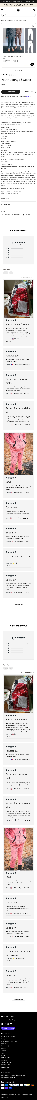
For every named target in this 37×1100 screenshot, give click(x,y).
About (3, 1053)
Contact (3, 1055)
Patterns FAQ (5, 1046)
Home (2, 20)
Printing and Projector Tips (9, 1041)
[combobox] (27, 277)
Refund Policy (5, 1067)
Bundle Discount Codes (8, 1037)
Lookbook (4, 1039)
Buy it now (29, 92)
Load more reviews (18, 604)
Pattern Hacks (5, 1058)
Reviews (3, 1048)
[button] (34, 10)
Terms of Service (6, 1062)
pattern (6, 273)
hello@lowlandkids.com (8, 1077)
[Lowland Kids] (18, 10)
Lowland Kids (16, 1094)
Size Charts (4, 1044)
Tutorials (3, 1051)
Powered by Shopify (26, 1094)
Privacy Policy (5, 1065)
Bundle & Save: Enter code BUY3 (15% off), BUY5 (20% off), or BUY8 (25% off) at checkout (18, 5)
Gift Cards (4, 1060)
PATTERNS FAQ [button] (5, 204)
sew (11, 273)
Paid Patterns (10, 20)
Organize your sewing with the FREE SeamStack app (18, 1)
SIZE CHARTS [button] (5, 199)
